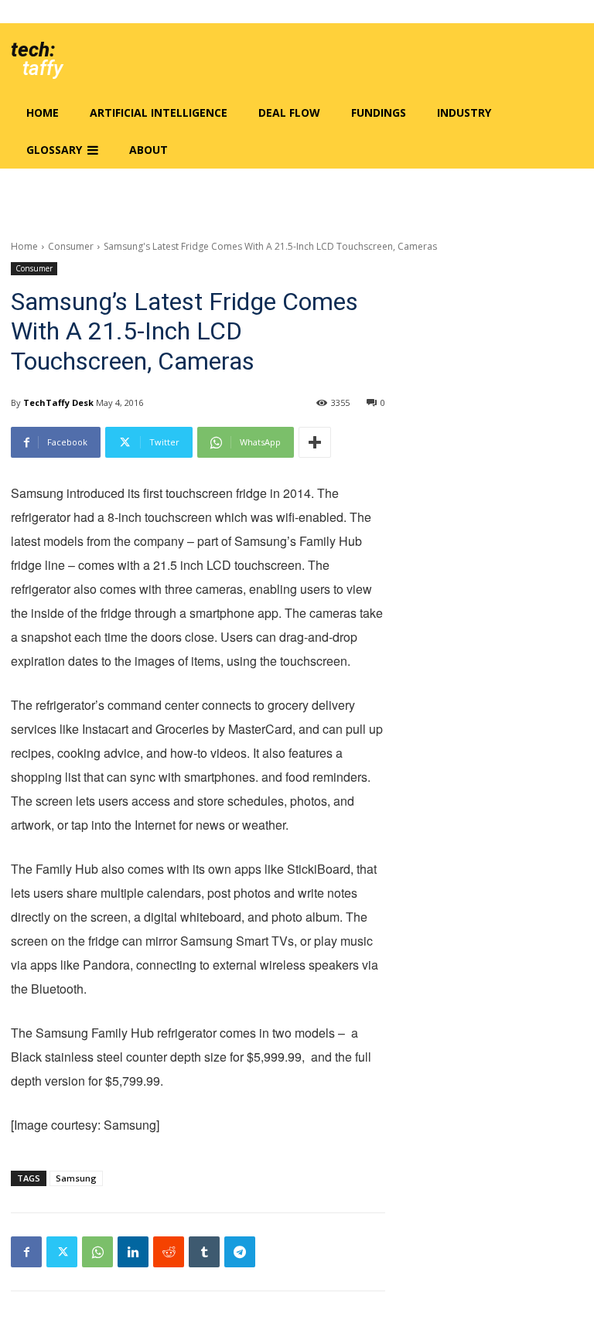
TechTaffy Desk (58, 402)
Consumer (71, 246)
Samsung (76, 1178)
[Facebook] (26, 1251)
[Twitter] (61, 1251)
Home (24, 246)
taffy (42, 68)
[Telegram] (239, 1251)
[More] (315, 442)
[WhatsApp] (97, 1251)
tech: (33, 49)
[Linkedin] (133, 1251)
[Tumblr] (204, 1251)
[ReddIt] (168, 1251)
